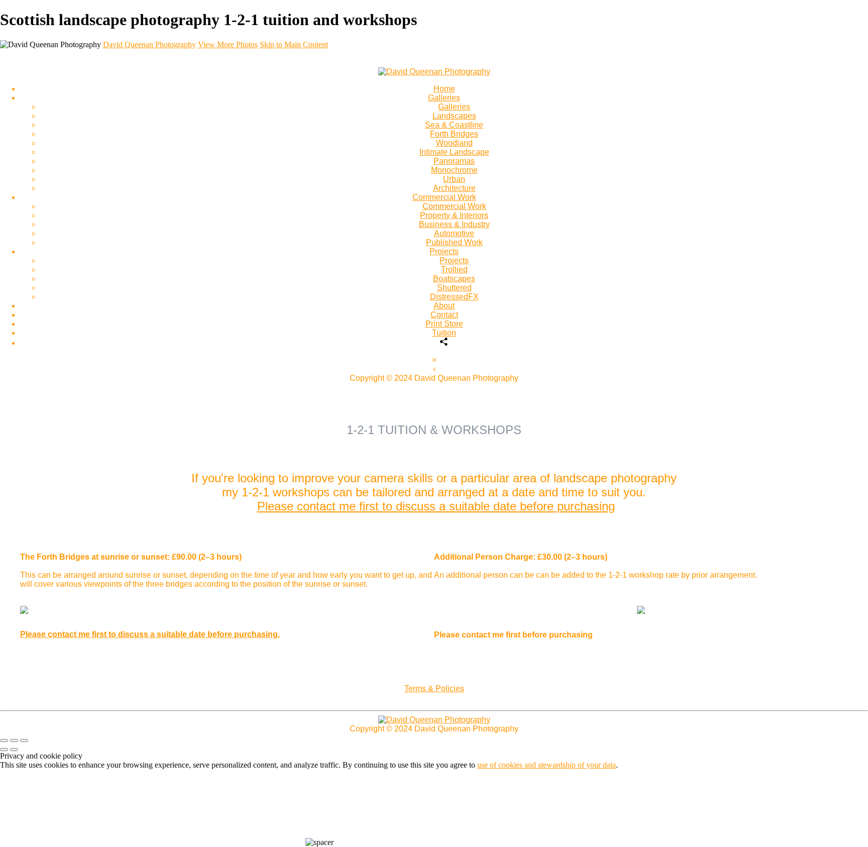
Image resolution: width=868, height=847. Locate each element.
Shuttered (454, 287)
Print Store (444, 324)
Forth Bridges (454, 134)
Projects (444, 251)
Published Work (454, 242)
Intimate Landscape (454, 152)
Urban (454, 179)
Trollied (454, 269)
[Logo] (434, 71)
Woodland (454, 143)
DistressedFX (454, 296)
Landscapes (454, 116)
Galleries (444, 97)
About (444, 305)
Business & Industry (454, 224)
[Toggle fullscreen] (14, 740)
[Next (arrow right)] (14, 749)
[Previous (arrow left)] (4, 749)
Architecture (454, 188)
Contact (444, 314)
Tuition (444, 333)
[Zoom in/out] (24, 740)
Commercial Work (444, 197)
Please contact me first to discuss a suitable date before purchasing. (150, 634)
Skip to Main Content (294, 44)
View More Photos (228, 44)
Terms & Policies (434, 688)
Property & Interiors (454, 215)
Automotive (454, 233)
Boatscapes (454, 278)
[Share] (444, 343)
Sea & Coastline (454, 125)
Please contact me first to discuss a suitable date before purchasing (436, 506)
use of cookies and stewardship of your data (546, 765)
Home (444, 88)
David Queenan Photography (149, 44)
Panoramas (454, 161)
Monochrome (454, 170)
